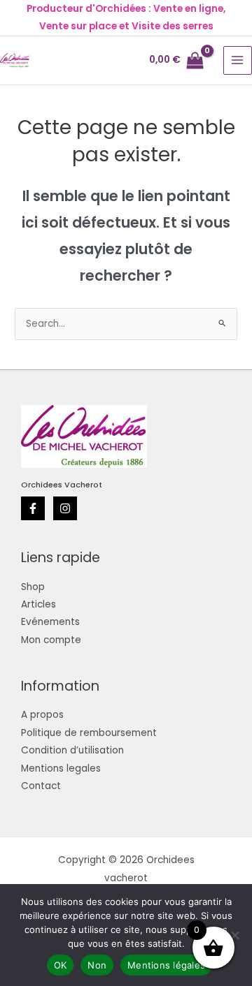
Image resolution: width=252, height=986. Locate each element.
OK (60, 965)
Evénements (50, 621)
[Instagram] (65, 508)
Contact (41, 786)
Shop (33, 587)
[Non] (234, 935)
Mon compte (51, 640)
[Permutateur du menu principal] (237, 60)
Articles (38, 604)
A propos (42, 714)
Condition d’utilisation (72, 750)
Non (97, 965)
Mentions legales (61, 768)
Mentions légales (166, 965)
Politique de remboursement (89, 733)
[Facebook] (33, 508)
